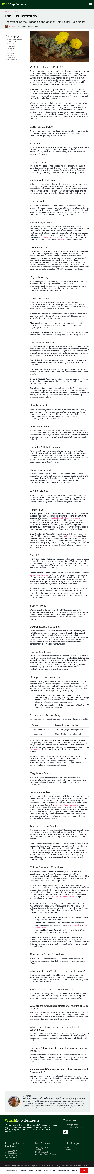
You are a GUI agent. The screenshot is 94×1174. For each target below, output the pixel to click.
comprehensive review (39, 575)
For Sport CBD (11, 1151)
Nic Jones (12, 26)
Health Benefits (11, 48)
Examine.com (36, 749)
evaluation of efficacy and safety (65, 518)
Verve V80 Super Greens (45, 1154)
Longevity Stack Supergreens (41, 1148)
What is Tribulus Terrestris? (14, 39)
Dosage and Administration (11, 56)
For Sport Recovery (13, 1153)
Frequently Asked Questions (12, 67)
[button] (90, 4)
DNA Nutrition (11, 1157)
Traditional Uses (11, 44)
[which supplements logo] (14, 4)
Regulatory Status (12, 59)
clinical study (71, 536)
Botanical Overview (12, 41)
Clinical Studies (11, 51)
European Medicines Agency (67, 805)
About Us (69, 1147)
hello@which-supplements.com (74, 1126)
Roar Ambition (11, 1155)
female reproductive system (62, 896)
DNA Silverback (41, 1152)
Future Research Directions (12, 63)
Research (69, 1150)
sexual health (73, 925)
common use (51, 237)
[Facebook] (65, 1132)
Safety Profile (10, 53)
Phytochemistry (11, 46)
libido (61, 239)
